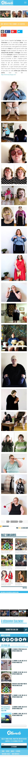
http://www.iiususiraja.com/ (8, 74)
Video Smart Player (16, 617)
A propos (18, 751)
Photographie (14, 521)
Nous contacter (15, 754)
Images (12, 751)
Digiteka (26, 617)
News (3, 751)
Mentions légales (6, 754)
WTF (20, 521)
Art (7, 521)
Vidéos (7, 751)
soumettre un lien (12, 629)
